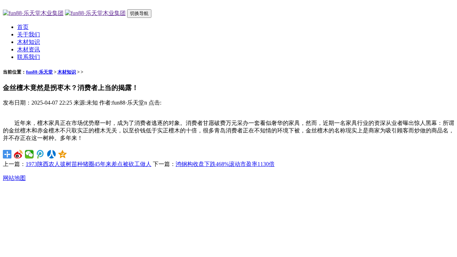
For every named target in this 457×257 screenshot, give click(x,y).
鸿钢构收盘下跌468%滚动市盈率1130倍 (225, 164)
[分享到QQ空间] (62, 154)
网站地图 (14, 178)
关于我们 (28, 34)
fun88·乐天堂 (39, 72)
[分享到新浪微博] (18, 154)
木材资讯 (28, 49)
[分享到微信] (29, 154)
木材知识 (28, 42)
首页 (23, 27)
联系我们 (28, 57)
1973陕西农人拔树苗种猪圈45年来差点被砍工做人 (88, 164)
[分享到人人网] (51, 154)
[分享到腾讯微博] (40, 154)
